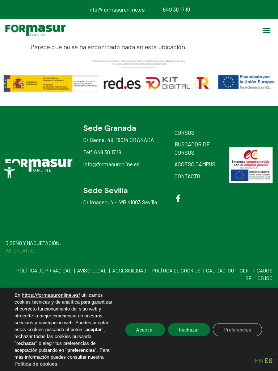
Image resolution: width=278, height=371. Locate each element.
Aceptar (145, 329)
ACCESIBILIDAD (129, 270)
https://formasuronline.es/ (51, 295)
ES (269, 360)
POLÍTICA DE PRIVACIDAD (44, 270)
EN (259, 360)
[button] (9, 172)
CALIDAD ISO (220, 270)
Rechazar (189, 329)
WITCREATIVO (21, 250)
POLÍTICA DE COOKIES (176, 270)
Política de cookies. (36, 364)
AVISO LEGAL (92, 270)
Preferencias (237, 329)
